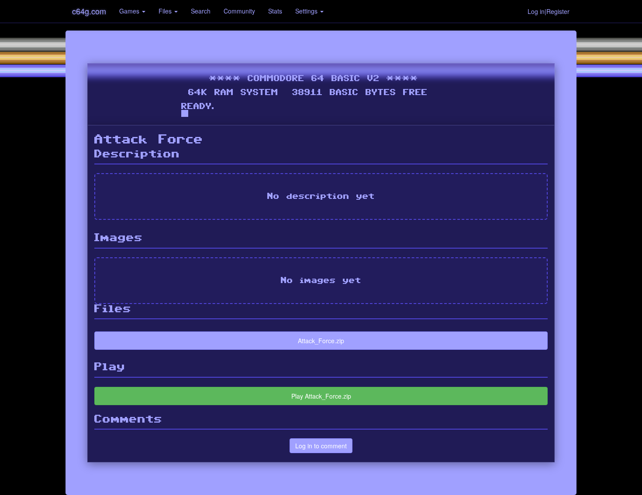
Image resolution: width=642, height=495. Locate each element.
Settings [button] (307, 11)
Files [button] (166, 11)
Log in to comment (321, 445)
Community (239, 11)
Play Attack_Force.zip (321, 396)
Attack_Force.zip (321, 340)
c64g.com (89, 11)
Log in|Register (549, 11)
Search (201, 11)
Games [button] (130, 11)
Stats (275, 11)
